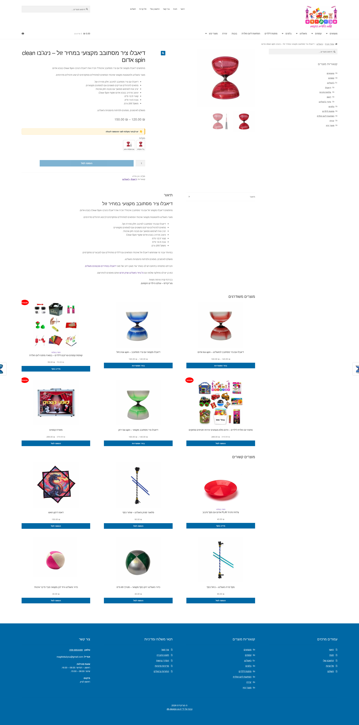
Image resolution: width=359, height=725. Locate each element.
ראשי (182, 8)
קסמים (318, 33)
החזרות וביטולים (161, 671)
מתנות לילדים (271, 33)
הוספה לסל (86, 163)
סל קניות (142, 8)
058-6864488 (76, 649)
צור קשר (166, 8)
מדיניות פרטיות (162, 665)
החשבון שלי (155, 8)
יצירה (224, 33)
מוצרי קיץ (213, 33)
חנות (175, 8)
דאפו (329, 96)
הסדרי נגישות (162, 660)
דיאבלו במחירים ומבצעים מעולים (100, 266)
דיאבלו (134, 179)
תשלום (133, 8)
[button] (163, 53)
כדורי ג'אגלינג (325, 101)
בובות (234, 33)
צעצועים (333, 33)
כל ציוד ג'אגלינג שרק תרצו (131, 272)
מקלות (142, 138)
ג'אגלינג (303, 33)
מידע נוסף (55, 368)
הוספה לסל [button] (221, 443)
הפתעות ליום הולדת (251, 33)
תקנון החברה (163, 655)
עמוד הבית (329, 43)
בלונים (289, 33)
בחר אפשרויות (220, 365)
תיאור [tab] (252, 196)
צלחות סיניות (325, 92)
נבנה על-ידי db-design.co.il (179, 709)
